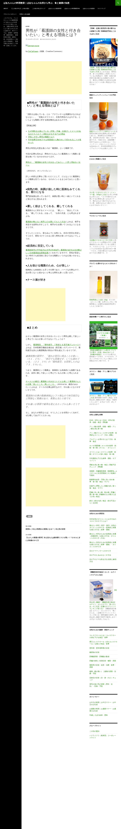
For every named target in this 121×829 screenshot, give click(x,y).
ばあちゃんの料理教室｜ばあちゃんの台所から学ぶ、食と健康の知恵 (36, 3)
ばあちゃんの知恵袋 (89, 8)
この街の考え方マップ (38, 8)
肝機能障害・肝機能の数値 (99, 656)
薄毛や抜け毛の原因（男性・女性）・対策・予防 (101, 685)
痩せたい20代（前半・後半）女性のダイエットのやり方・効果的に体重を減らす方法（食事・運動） (102, 527)
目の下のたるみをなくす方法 (100, 555)
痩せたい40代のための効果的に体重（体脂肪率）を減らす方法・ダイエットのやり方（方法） (102, 536)
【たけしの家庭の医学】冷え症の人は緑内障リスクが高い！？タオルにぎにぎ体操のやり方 (53, 537)
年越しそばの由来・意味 (98, 715)
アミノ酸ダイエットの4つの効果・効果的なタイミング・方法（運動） (103, 434)
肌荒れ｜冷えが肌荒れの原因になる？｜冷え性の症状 (45, 527)
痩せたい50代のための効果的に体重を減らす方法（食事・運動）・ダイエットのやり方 (102, 544)
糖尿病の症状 (94, 652)
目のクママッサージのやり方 (100, 551)
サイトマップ (101, 8)
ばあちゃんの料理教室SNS (72, 8)
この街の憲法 (94, 731)
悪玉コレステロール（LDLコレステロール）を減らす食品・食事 (103, 643)
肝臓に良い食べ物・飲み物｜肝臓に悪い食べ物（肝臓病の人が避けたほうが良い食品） (102, 494)
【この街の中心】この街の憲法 (20, 8)
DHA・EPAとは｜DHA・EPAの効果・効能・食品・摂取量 (102, 421)
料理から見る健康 (25, 14)
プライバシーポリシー (10, 14)
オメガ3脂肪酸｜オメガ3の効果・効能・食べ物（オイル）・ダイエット (102, 447)
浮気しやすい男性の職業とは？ (41, 137)
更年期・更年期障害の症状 (99, 648)
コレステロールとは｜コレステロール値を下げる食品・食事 (102, 636)
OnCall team (33, 51)
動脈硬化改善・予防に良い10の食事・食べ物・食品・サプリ (102, 480)
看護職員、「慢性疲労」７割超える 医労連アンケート (56, 344)
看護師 (30, 516)
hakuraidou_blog (49, 39)
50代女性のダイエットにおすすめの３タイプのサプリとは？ (102, 520)
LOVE (27, 26)
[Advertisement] (54, 77)
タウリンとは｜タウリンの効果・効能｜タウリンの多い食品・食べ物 (102, 453)
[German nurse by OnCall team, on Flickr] (32, 45)
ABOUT (6, 8)
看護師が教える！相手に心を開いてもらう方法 (45, 221)
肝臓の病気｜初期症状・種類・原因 (102, 661)
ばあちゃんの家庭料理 (54, 8)
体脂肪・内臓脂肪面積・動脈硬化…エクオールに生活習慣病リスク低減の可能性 (103, 473)
